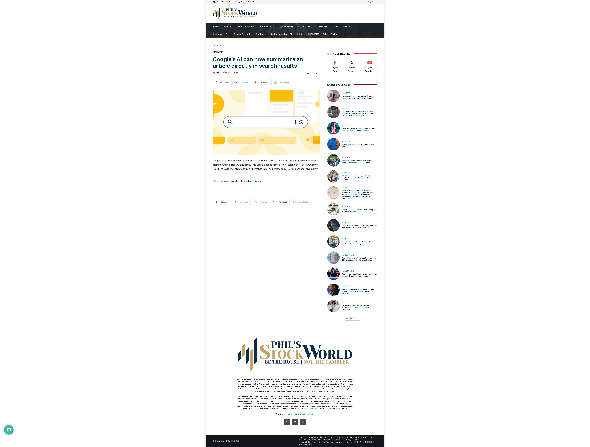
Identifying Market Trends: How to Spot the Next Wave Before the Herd (359, 227)
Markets (223, 45)
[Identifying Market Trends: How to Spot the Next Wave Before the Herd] (333, 225)
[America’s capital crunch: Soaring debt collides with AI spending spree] (333, 128)
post (220, 181)
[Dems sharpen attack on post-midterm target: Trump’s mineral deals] (333, 273)
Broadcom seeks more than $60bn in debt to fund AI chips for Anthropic (358, 97)
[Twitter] (303, 422)
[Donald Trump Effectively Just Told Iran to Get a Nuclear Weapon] (333, 241)
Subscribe (369, 61)
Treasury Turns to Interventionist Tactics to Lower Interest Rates (357, 162)
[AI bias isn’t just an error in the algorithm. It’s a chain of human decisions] (333, 306)
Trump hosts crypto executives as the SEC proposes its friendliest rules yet (359, 259)
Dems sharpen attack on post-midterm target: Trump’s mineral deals (359, 275)
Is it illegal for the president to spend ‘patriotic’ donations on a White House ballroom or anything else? (359, 113)
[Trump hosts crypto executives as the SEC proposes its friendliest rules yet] (333, 257)
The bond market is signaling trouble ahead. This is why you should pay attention (358, 291)
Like (335, 61)
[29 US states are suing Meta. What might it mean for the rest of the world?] (333, 176)
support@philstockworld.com (301, 414)
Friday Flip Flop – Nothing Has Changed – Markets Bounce (359, 211)
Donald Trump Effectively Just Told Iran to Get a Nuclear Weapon (359, 243)
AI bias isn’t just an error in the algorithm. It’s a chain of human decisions (356, 307)
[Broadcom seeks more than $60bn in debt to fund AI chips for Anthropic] (333, 96)
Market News (348, 255)
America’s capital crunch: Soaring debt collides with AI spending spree (359, 129)
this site (257, 181)
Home (215, 45)
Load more (351, 318)
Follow (352, 61)
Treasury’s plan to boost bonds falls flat (358, 146)
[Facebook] (287, 422)
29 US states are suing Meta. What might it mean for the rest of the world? (357, 178)
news (218, 73)
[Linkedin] (295, 422)
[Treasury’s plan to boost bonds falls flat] (333, 144)
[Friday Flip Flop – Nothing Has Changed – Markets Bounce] (333, 209)
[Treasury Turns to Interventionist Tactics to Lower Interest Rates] (333, 160)
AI (343, 302)
